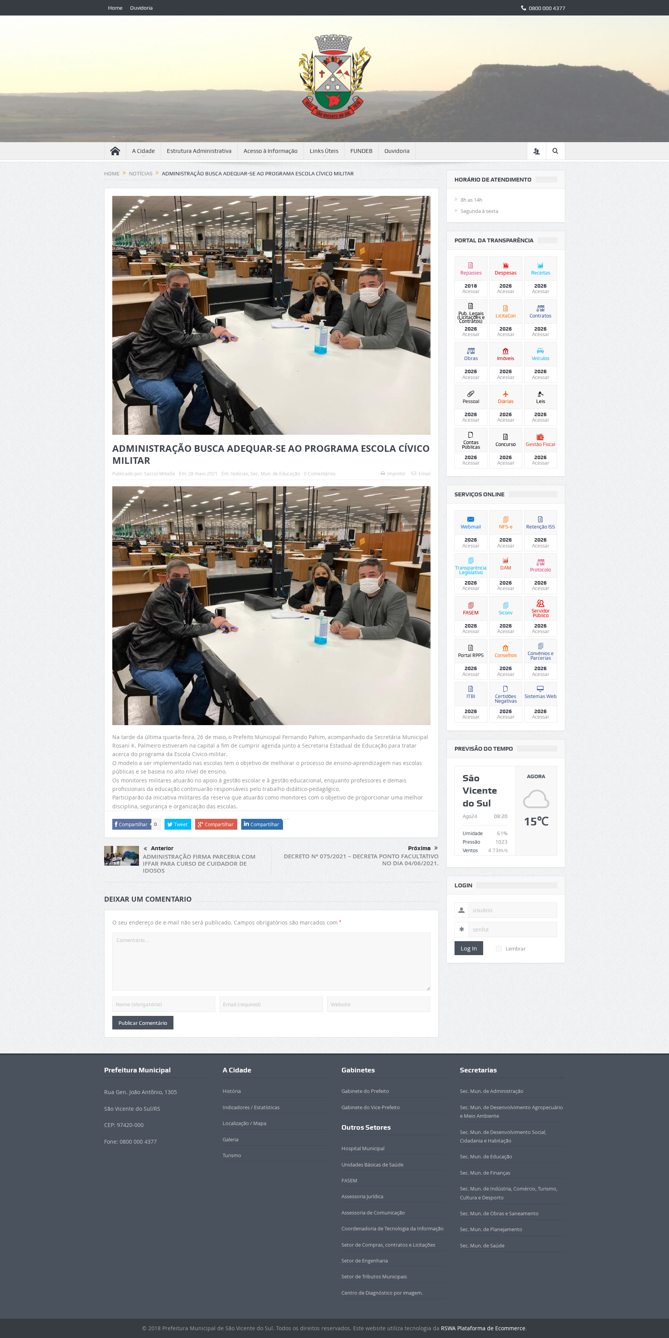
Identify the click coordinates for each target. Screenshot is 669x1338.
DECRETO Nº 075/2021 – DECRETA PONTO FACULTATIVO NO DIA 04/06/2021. (361, 859)
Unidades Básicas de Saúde (372, 1164)
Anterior (162, 848)
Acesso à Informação (271, 151)
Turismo (232, 1155)
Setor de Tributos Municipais (374, 1276)
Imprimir (396, 473)
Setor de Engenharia (364, 1260)
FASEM (349, 1180)
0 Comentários (320, 473)
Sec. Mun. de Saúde (482, 1245)
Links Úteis (324, 151)
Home (115, 8)
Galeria (230, 1139)
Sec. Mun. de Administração (491, 1091)
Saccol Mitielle (159, 473)
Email (425, 473)
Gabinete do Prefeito (365, 1091)
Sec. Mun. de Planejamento (491, 1229)
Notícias (239, 473)
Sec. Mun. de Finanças (485, 1172)
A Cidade (143, 151)
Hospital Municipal (362, 1148)
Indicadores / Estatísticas (251, 1107)
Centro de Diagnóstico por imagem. (382, 1292)
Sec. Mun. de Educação (275, 473)
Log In (469, 948)
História (232, 1091)
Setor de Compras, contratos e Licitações (388, 1244)
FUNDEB (361, 151)
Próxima (419, 848)
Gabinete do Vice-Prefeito (370, 1107)
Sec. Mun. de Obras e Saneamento (499, 1213)
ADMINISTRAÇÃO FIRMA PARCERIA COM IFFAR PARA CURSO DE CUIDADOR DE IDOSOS (199, 864)
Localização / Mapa (244, 1123)
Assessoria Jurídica (362, 1196)
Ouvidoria (141, 8)
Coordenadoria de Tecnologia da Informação (392, 1228)
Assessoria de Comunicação (373, 1212)
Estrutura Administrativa (199, 151)
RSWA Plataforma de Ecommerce (483, 1328)
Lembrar (516, 948)
